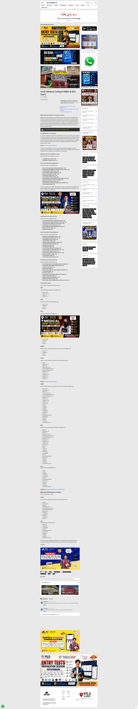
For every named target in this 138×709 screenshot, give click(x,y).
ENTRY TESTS (49, 5)
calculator (84, 173)
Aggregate (89, 173)
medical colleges (85, 258)
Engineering (93, 247)
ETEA (91, 158)
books (87, 212)
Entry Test (91, 157)
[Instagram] (90, 2)
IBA (92, 262)
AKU (88, 158)
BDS (90, 247)
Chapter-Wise (87, 210)
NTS (93, 158)
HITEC (84, 265)
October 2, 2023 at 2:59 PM (51, 608)
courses (92, 173)
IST (86, 265)
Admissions (85, 170)
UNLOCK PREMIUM (44, 99)
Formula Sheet (85, 217)
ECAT (84, 158)
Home (41, 89)
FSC (94, 157)
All (44, 89)
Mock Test (84, 214)
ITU (94, 263)
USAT (86, 162)
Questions (94, 214)
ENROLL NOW (44, 7)
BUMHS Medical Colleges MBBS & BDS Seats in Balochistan (50, 592)
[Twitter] (88, 2)
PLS (88, 5)
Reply (44, 605)
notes (90, 212)
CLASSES (56, 5)
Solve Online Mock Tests (51, 381)
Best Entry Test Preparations (51, 145)
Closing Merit (90, 170)
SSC (86, 160)
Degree (89, 175)
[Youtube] (86, 2)
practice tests (89, 214)
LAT (92, 160)
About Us (68, 696)
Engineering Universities (87, 263)
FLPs (83, 210)
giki (87, 262)
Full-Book (92, 210)
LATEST (43, 5)
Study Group (85, 215)
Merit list (94, 170)
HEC (90, 262)
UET (93, 260)
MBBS (48, 89)
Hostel (92, 175)
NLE (83, 162)
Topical (84, 212)
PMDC (91, 260)
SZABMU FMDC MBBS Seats (66, 111)
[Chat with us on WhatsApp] (2, 706)
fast (83, 262)
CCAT (94, 160)
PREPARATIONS (63, 5)
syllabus (93, 212)
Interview (90, 217)
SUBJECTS (83, 5)
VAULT (77, 5)
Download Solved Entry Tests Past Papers (55, 489)
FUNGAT (89, 160)
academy (89, 215)
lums (94, 262)
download (91, 209)
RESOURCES (71, 5)
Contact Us (63, 696)
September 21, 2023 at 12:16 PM (52, 601)
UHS (83, 260)
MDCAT (84, 157)
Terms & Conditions (63, 699)
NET (86, 158)
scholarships (85, 175)
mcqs (95, 209)
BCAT (84, 160)
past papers (87, 209)
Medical (87, 247)
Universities (87, 260)
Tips (83, 209)
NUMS (87, 157)
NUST (93, 258)
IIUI (92, 263)
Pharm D (84, 250)
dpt (87, 250)
